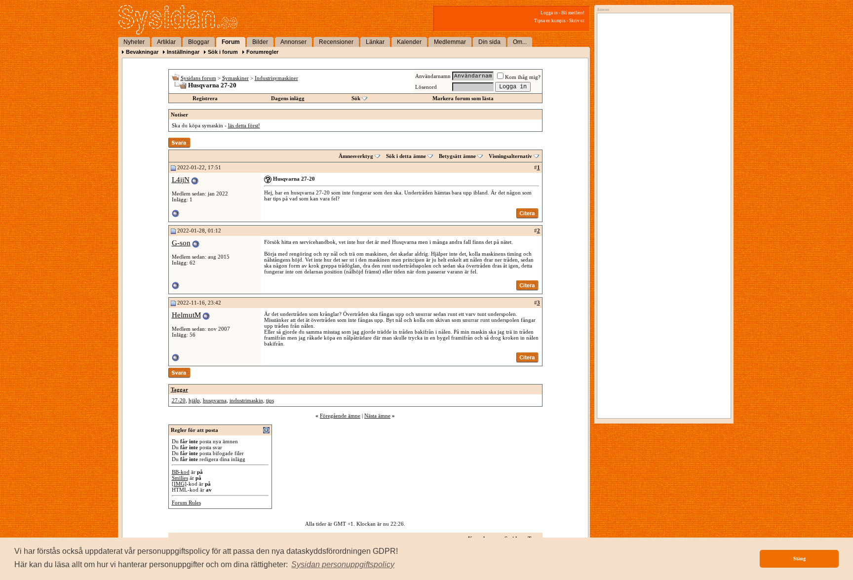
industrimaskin (246, 400)
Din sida (489, 42)
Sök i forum (223, 52)
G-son (181, 243)
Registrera (205, 98)
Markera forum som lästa (463, 98)
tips (270, 400)
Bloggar (198, 42)
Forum (231, 42)
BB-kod (181, 472)
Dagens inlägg (288, 98)
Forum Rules (186, 502)
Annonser (293, 42)
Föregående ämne (340, 416)
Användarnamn (433, 76)
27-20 (179, 400)
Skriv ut (576, 20)
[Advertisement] (661, 117)
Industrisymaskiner (276, 78)
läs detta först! (244, 125)
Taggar (179, 389)
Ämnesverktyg (356, 156)
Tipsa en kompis (550, 20)
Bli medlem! (572, 12)
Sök (355, 98)
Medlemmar (450, 42)
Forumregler (262, 52)
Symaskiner (235, 78)
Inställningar (183, 52)
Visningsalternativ (510, 156)
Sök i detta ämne (406, 156)
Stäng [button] (799, 558)
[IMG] (179, 484)
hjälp (194, 400)
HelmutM (186, 315)
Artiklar (166, 42)
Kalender (409, 42)
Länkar (375, 42)
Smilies (180, 478)
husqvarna (215, 400)
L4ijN (181, 180)
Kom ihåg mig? (523, 77)
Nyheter (134, 42)
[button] (343, 564)
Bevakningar (142, 52)
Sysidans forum (198, 78)
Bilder (260, 42)
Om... (520, 42)
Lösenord (426, 87)
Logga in (549, 12)
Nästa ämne (377, 416)
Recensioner (336, 42)
